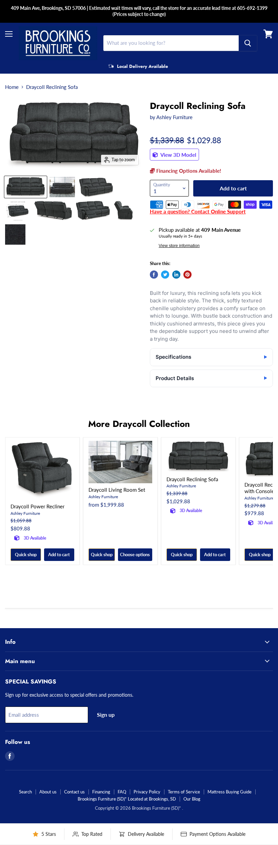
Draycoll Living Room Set (116, 490)
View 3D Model (177, 155)
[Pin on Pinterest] (187, 274)
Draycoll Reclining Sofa (192, 479)
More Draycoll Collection (139, 423)
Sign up (106, 714)
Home (12, 87)
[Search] (248, 43)
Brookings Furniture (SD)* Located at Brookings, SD (127, 799)
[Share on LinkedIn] (176, 274)
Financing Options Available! (188, 171)
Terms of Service (184, 791)
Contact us (74, 791)
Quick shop (26, 554)
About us (48, 791)
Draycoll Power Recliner (37, 506)
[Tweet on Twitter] (165, 274)
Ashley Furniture (174, 117)
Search (25, 791)
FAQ (122, 791)
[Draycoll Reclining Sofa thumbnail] (25, 187)
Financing (101, 791)
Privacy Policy (147, 791)
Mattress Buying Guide (229, 791)
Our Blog (191, 799)
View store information (179, 245)
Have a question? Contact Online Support (198, 211)
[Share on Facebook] (154, 274)
